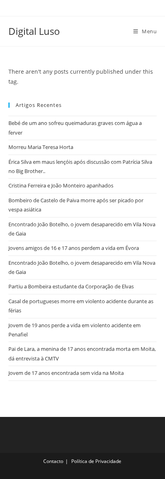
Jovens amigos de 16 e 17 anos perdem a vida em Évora (73, 248)
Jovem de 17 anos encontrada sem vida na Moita (66, 372)
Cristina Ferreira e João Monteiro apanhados (60, 185)
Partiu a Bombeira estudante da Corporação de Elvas (71, 286)
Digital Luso (34, 31)
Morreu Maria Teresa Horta (40, 147)
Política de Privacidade (96, 461)
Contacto (53, 461)
